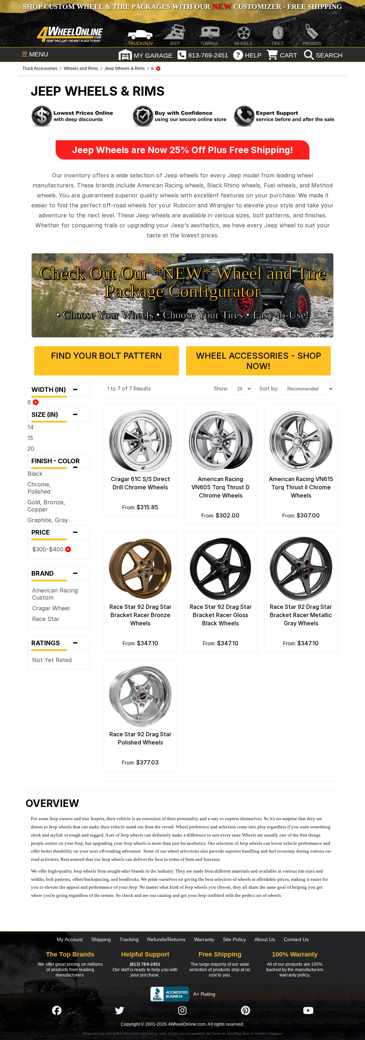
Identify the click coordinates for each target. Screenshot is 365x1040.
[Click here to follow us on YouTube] (308, 1010)
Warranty (204, 939)
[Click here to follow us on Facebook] (57, 1010)
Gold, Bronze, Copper (46, 506)
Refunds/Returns (166, 939)
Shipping (101, 939)
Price (54, 532)
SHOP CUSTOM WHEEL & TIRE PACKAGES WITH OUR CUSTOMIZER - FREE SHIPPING (182, 6)
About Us (265, 939)
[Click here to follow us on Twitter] (119, 1010)
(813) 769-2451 (145, 964)
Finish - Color (57, 462)
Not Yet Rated (52, 659)
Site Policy (234, 939)
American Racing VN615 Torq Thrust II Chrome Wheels (301, 487)
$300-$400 (48, 549)
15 (30, 437)
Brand (54, 573)
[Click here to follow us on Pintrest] (245, 1010)
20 (30, 448)
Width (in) (54, 390)
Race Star (46, 618)
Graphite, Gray (47, 520)
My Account (70, 939)
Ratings (54, 643)
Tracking (129, 939)
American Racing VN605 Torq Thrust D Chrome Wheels (220, 487)
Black (34, 473)
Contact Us (296, 939)
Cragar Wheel (51, 608)
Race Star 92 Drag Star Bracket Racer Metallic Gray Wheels (301, 615)
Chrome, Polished (39, 488)
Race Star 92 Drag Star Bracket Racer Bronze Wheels (140, 615)
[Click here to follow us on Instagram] (182, 1010)
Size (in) (54, 415)
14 (30, 427)
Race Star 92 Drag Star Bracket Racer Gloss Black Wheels (221, 615)
